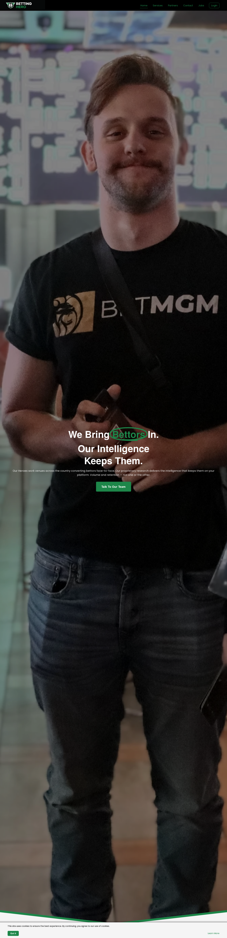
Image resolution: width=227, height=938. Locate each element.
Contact (188, 5)
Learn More (213, 933)
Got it (13, 933)
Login (214, 5)
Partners (173, 5)
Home (143, 5)
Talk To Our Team (113, 486)
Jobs (201, 5)
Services (158, 5)
